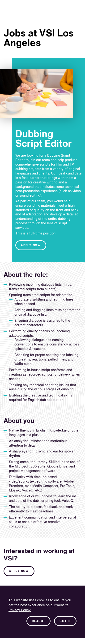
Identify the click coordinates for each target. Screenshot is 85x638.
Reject (38, 621)
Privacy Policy (19, 610)
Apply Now (31, 245)
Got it (65, 621)
